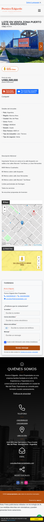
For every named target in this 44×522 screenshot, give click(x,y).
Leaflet (26, 245)
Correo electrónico (10, 317)
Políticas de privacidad (22, 394)
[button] (18, 60)
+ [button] (4, 207)
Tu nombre (7, 309)
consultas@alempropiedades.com (16, 299)
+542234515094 (24, 296)
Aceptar (36, 519)
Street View (11, 68)
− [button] (4, 210)
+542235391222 (11, 296)
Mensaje (7, 332)
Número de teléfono (10, 324)
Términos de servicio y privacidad (29, 352)
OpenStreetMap (38, 245)
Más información (11, 520)
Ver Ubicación (18, 263)
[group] (22, 46)
